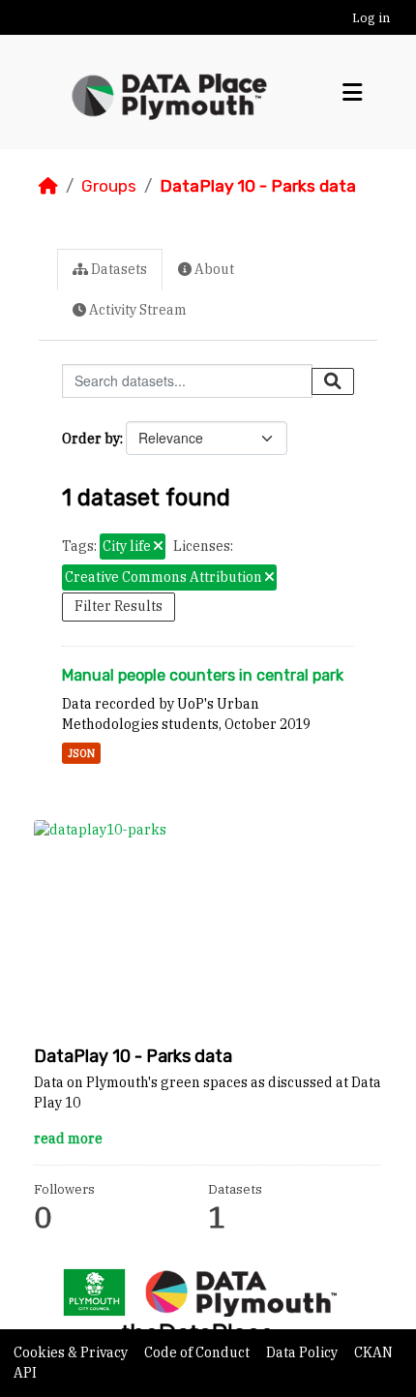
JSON (81, 753)
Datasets (117, 269)
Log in (371, 18)
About (213, 269)
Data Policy (303, 1352)
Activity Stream (136, 310)
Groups (108, 186)
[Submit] (333, 381)
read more (68, 1138)
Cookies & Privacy (72, 1352)
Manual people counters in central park (202, 675)
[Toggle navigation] (352, 92)
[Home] (48, 186)
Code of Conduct (198, 1352)
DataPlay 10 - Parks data (258, 186)
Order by (91, 438)
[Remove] (158, 547)
